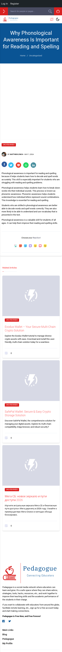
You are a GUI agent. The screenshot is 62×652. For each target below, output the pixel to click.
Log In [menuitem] (4, 3)
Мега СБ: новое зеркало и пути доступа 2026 (26, 498)
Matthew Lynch (16, 154)
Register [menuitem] (14, 3)
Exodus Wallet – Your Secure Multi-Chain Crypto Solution (30, 328)
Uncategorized (8, 144)
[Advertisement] (31, 101)
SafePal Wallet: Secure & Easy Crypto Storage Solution (28, 413)
